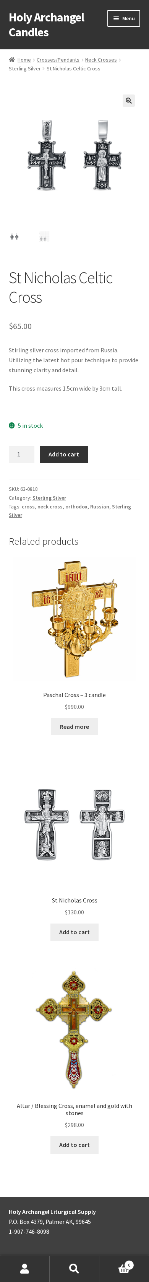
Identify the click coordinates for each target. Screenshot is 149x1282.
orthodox (76, 506)
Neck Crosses (101, 59)
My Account (25, 1269)
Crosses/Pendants (58, 59)
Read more (74, 726)
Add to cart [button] (74, 932)
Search (74, 1269)
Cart (114, 1262)
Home (24, 59)
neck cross (50, 506)
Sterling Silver (25, 68)
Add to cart (64, 454)
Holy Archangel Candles (46, 25)
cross (28, 506)
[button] (129, 100)
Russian (99, 506)
